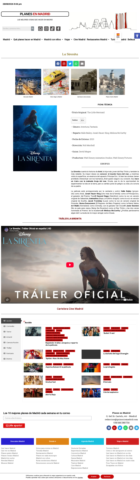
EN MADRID (35, 14)
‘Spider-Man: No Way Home (57, 358)
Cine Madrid (79, 39)
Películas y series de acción (55, 335)
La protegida (109, 367)
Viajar (67, 39)
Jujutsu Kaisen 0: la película (58, 367)
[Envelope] (82, 63)
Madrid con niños (52, 39)
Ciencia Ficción (58, 351)
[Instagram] (46, 28)
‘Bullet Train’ (109, 333)
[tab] (11, 321)
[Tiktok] (52, 28)
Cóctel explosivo (110, 392)
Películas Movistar (63, 353)
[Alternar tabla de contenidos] (81, 120)
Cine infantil (70, 351)
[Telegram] (136, 427)
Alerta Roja (51, 395)
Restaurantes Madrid (97, 39)
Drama (59, 330)
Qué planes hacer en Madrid (26, 39)
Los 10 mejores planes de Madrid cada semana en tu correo (36, 413)
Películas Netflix (67, 389)
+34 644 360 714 (121, 422)
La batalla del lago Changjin (115, 354)
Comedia (124, 328)
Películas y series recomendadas (57, 338)
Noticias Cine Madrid (53, 333)
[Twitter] (70, 63)
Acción (49, 328)
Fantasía (107, 379)
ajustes (80, 478)
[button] (137, 36)
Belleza (131, 39)
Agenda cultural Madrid (61, 328)
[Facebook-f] (58, 28)
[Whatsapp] (76, 63)
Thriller (124, 364)
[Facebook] (58, 63)
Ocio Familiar (68, 364)
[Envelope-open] (40, 28)
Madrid (6, 39)
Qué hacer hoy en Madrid (54, 340)
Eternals (107, 382)
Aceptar (93, 477)
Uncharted (51, 382)
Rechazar (107, 477)
